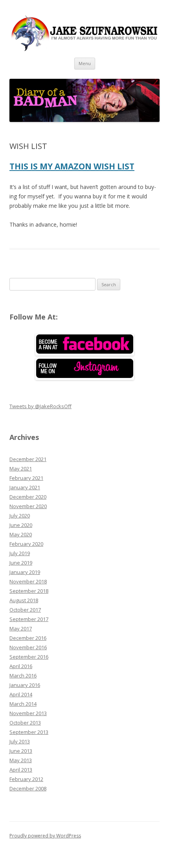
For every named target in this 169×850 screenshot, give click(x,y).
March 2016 (23, 675)
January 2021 (24, 487)
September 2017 (28, 619)
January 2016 (24, 684)
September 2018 (28, 590)
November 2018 (28, 581)
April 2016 (20, 666)
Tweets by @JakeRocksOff (40, 406)
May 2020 (20, 534)
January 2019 (24, 572)
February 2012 (26, 779)
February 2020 (26, 543)
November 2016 (28, 647)
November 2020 (28, 506)
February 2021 (26, 477)
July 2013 (19, 741)
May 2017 (20, 628)
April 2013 (20, 769)
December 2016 (27, 637)
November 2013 (28, 713)
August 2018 (23, 600)
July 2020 (19, 515)
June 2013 (20, 750)
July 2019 (19, 553)
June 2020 (20, 525)
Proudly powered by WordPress (45, 835)
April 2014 (20, 694)
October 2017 (25, 609)
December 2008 (27, 788)
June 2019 (20, 562)
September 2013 (28, 732)
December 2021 (27, 459)
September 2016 (28, 656)
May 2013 (20, 760)
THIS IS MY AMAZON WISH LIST (71, 166)
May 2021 (20, 468)
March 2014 (23, 703)
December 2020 (27, 496)
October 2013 (25, 722)
